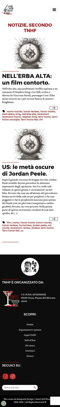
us (22, 230)
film (9, 222)
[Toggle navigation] (54, 9)
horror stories (47, 111)
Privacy (30, 356)
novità (5, 228)
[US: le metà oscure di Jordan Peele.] (53, 219)
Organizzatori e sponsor (30, 330)
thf (41, 119)
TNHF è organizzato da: (23, 282)
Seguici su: (11, 365)
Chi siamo (30, 345)
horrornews (25, 225)
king (18, 114)
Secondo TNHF (38, 27)
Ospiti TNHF (30, 335)
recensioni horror (11, 116)
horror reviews (31, 111)
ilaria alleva (8, 114)
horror (16, 222)
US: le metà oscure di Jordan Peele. (28, 170)
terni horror (44, 116)
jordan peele (40, 225)
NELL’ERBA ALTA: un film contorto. (27, 79)
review (26, 228)
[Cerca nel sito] (35, 387)
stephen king (29, 116)
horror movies (14, 111)
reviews (35, 228)
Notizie (30, 324)
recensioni (43, 114)
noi (49, 225)
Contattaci (30, 350)
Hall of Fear (30, 340)
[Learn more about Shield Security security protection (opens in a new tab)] (3, 403)
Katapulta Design (25, 399)
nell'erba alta (29, 114)
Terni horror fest (29, 119)
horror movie (28, 222)
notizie (17, 25)
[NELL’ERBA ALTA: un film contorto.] (53, 108)
